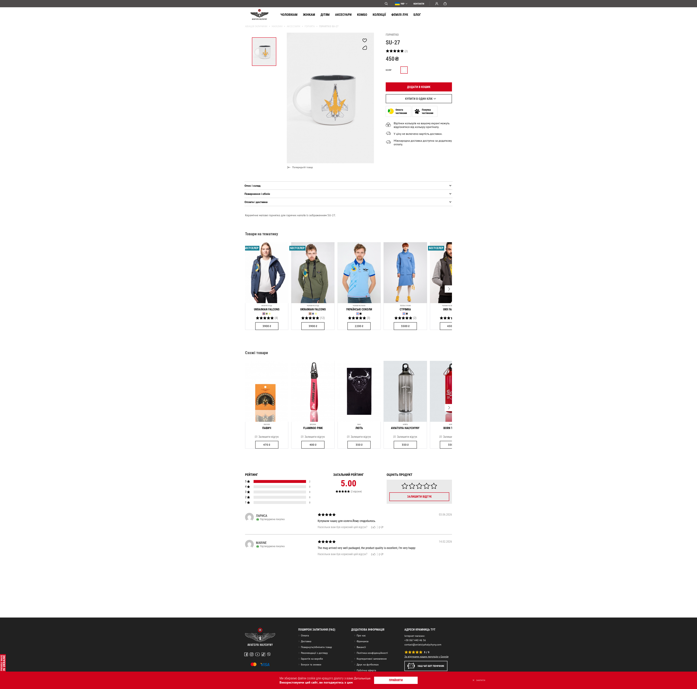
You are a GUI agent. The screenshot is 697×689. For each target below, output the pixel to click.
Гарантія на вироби (312, 658)
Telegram (269, 654)
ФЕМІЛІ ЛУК (399, 15)
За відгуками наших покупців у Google (426, 656)
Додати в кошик (418, 87)
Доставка (306, 641)
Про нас (361, 635)
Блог (417, 15)
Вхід (436, 3)
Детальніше (362, 678)
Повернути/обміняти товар (316, 647)
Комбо (362, 15)
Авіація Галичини (256, 26)
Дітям (325, 15)
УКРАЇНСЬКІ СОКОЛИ (359, 309)
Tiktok (263, 654)
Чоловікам (288, 15)
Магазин (277, 26)
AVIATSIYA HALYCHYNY (405, 428)
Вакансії (361, 647)
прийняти (396, 680)
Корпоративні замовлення (372, 658)
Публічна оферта (366, 670)
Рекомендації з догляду (314, 653)
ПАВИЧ (266, 428)
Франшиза (362, 641)
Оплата (305, 635)
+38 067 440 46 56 (415, 640)
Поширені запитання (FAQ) (316, 629)
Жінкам (309, 15)
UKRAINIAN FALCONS (267, 309)
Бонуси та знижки (311, 664)
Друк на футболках (368, 664)
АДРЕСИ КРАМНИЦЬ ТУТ (419, 629)
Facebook (246, 654)
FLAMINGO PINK (313, 428)
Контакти (418, 3)
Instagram (251, 654)
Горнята (310, 26)
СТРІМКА (405, 309)
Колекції (379, 15)
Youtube (257, 654)
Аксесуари (343, 15)
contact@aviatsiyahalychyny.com (422, 644)
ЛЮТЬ (359, 428)
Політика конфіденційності (372, 653)
